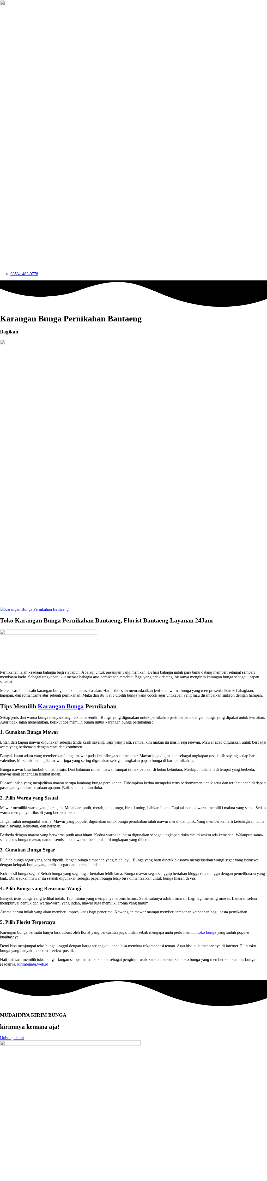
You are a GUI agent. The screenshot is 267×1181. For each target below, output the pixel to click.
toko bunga (207, 932)
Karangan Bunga (61, 706)
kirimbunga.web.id (32, 964)
